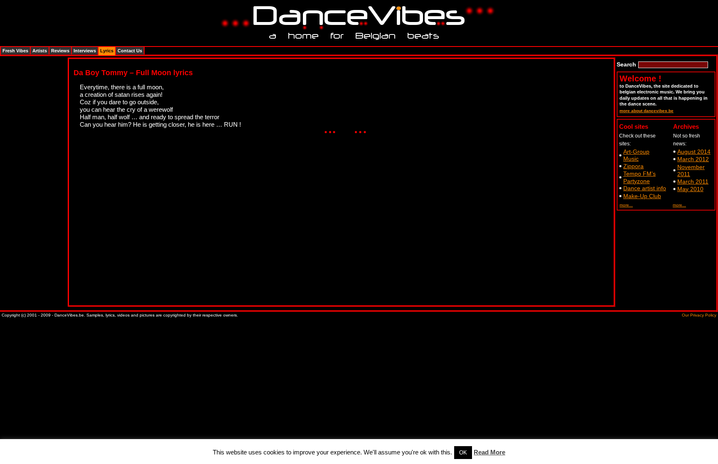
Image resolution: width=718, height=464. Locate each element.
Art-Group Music (636, 155)
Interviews (85, 50)
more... (626, 205)
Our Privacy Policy (699, 315)
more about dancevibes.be (647, 110)
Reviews (60, 50)
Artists (39, 50)
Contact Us (130, 50)
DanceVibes (356, 16)
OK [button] (463, 452)
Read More (489, 452)
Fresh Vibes (15, 50)
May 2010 (690, 189)
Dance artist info (644, 188)
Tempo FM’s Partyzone (639, 177)
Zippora (633, 166)
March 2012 (693, 159)
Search (626, 64)
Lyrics (106, 50)
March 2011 (692, 181)
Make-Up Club (642, 196)
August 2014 (694, 151)
